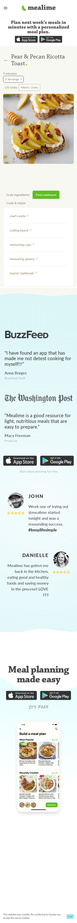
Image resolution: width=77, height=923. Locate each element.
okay (70, 916)
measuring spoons (22, 259)
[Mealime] (38, 8)
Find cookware (46, 194)
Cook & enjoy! (16, 203)
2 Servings (12, 79)
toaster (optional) (21, 273)
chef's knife (17, 216)
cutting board (19, 230)
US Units (11, 87)
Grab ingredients (17, 194)
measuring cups (20, 244)
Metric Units (29, 87)
